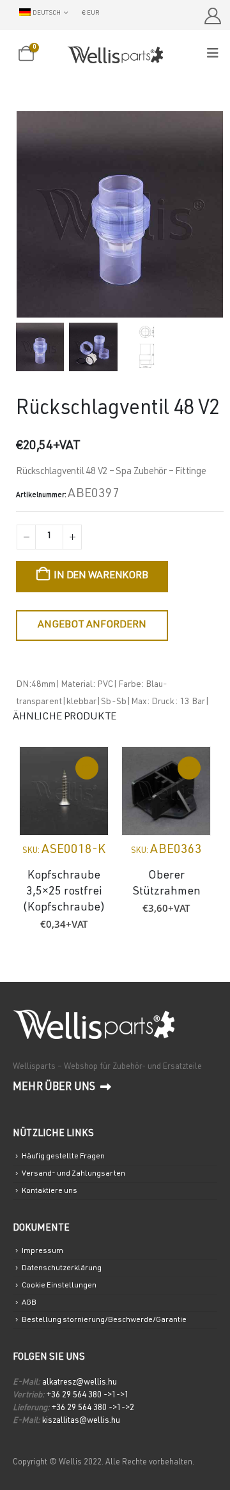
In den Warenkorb (101, 576)
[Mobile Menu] (217, 54)
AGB (29, 1303)
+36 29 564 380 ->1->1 (88, 1396)
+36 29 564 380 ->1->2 (93, 1408)
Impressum (42, 1251)
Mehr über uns (55, 1087)
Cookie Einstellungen (59, 1285)
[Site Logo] (115, 54)
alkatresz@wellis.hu (79, 1383)
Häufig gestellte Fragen (63, 1156)
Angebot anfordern (92, 625)
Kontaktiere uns (49, 1191)
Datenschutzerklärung (62, 1268)
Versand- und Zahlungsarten (73, 1174)
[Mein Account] (212, 16)
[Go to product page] (64, 791)
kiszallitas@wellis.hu (81, 1421)
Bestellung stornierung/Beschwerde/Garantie (104, 1320)
